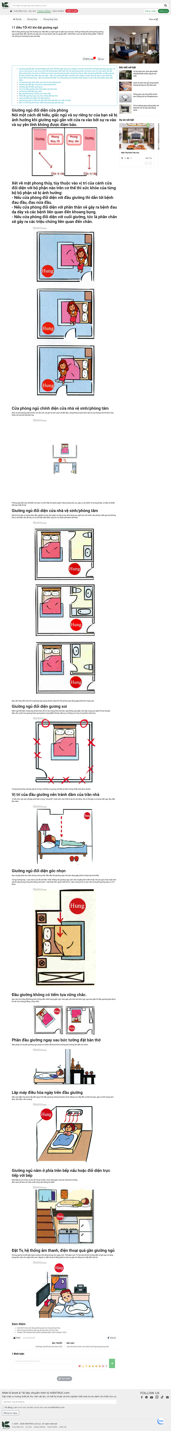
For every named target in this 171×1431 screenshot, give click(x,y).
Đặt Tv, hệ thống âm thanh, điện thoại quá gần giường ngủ (41, 103)
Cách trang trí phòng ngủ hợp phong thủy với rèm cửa (37, 1330)
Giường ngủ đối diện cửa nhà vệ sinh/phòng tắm (37, 85)
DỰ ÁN (29, 1427)
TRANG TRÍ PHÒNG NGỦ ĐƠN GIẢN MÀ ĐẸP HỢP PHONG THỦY (41, 1332)
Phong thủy (32, 19)
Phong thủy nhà (50, 19)
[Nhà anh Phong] (136, 136)
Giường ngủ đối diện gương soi (31, 87)
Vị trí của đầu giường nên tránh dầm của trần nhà (38, 89)
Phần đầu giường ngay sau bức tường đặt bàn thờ (38, 96)
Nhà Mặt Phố (147, 158)
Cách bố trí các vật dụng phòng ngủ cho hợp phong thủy (38, 1328)
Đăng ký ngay (10, 1412)
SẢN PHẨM (52, 1427)
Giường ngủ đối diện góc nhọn (30, 91)
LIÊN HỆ (62, 1427)
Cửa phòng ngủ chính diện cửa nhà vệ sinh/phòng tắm (40, 82)
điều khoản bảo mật (38, 1407)
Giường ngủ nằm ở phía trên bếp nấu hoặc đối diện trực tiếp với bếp (45, 100)
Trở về (18, 19)
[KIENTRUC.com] (5, 7)
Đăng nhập (150, 11)
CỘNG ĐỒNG (39, 1427)
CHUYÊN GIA (18, 1427)
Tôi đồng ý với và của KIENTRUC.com (34, 1407)
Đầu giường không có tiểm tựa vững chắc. (35, 94)
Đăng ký (163, 11)
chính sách (22, 1407)
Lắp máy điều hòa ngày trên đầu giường (34, 98)
